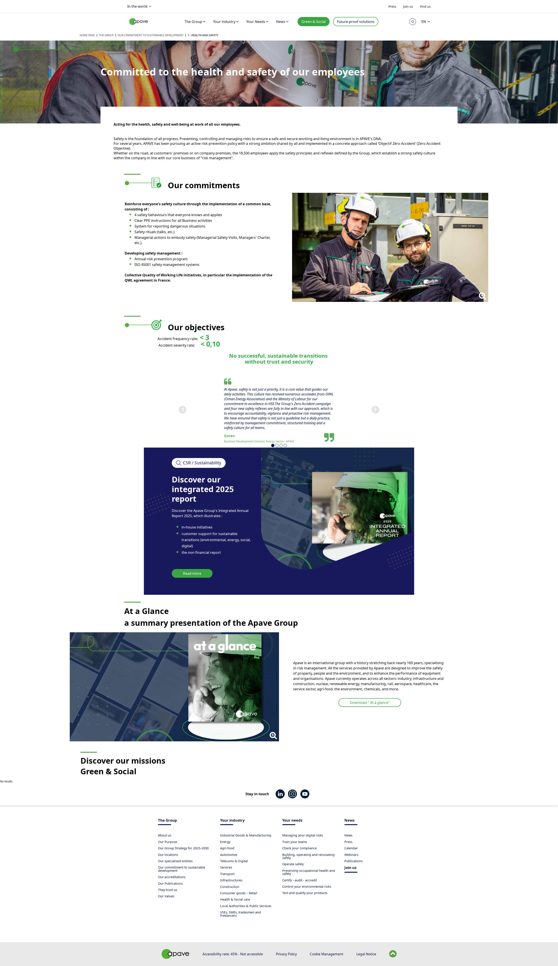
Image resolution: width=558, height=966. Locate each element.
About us (164, 835)
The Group (193, 21)
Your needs (292, 821)
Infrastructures (231, 880)
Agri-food (227, 848)
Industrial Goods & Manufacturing (245, 835)
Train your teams (294, 842)
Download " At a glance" (370, 702)
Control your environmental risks (306, 886)
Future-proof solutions (355, 21)
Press (392, 6)
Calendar (351, 848)
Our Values (166, 896)
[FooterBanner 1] (175, 957)
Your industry (224, 21)
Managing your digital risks (302, 835)
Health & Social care (235, 899)
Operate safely (293, 864)
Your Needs (255, 21)
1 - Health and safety (203, 35)
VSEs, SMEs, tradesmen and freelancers (240, 913)
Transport (227, 874)
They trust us (167, 890)
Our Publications (170, 883)
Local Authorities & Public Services (245, 906)
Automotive (228, 855)
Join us (408, 6)
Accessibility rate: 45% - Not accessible (232, 954)
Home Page (87, 35)
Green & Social (313, 21)
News (280, 21)
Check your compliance (299, 848)
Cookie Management (326, 954)
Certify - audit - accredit (299, 880)
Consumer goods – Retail (238, 893)
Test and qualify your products (304, 893)
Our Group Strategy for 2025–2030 (183, 848)
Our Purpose (167, 842)
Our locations (168, 855)
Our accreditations (171, 877)
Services (226, 867)
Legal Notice (366, 954)
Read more (192, 573)
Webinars (351, 855)
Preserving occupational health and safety (308, 872)
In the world (137, 6)
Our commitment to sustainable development (151, 35)
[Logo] (139, 26)
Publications (353, 861)
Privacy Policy (286, 954)
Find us (425, 6)
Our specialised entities (175, 861)
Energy (225, 842)
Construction (229, 887)
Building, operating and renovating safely (308, 856)
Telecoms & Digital (234, 861)
